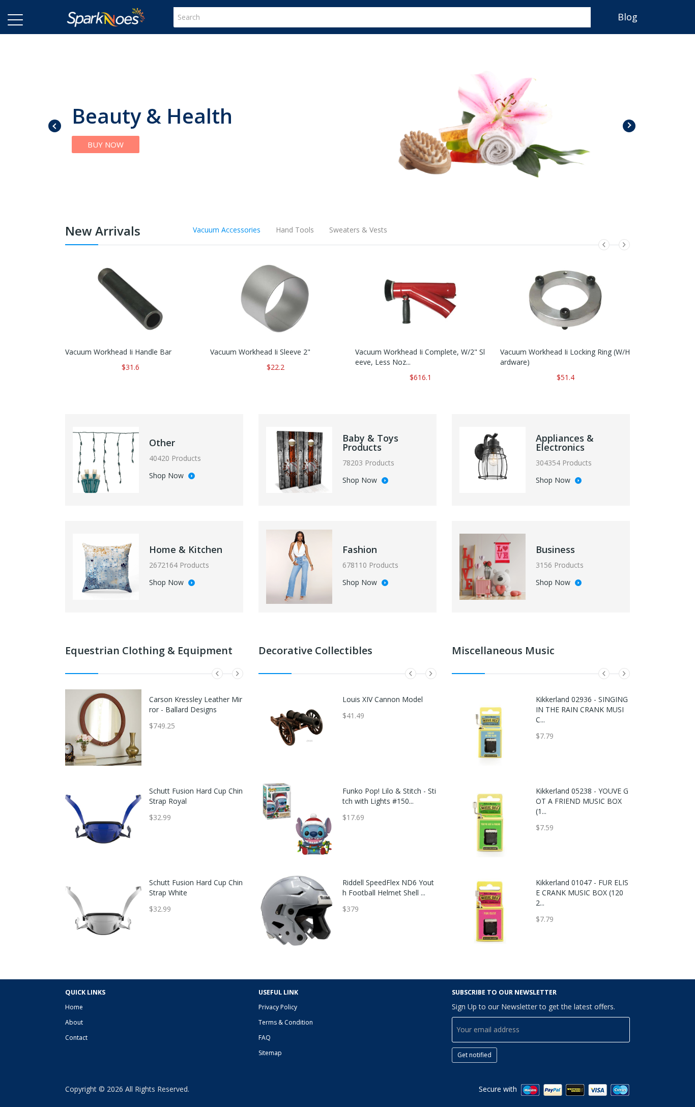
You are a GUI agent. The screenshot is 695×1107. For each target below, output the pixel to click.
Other (162, 442)
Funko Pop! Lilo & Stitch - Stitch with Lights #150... (389, 796)
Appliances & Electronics (565, 442)
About (74, 1022)
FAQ (264, 1037)
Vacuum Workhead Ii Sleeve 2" (260, 352)
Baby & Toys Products (370, 442)
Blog (628, 17)
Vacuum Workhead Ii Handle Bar (118, 352)
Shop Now (167, 476)
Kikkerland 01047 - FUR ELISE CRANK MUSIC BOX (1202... (582, 893)
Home (74, 1007)
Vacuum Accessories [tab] (226, 230)
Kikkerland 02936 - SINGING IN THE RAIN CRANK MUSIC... (582, 709)
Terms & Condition (285, 1022)
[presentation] (54, 126)
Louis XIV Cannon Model (382, 699)
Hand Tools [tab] (295, 230)
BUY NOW (106, 144)
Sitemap (270, 1052)
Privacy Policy (277, 1007)
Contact (76, 1037)
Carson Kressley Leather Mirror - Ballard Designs (195, 704)
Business (555, 549)
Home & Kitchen (185, 549)
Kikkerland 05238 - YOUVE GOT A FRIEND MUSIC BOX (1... (582, 801)
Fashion (359, 549)
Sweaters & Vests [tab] (358, 230)
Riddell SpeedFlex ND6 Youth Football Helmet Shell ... (388, 887)
